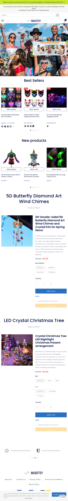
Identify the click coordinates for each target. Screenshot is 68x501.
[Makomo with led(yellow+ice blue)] (33, 126)
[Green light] (8, 126)
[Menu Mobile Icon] (2, 21)
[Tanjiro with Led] (25, 126)
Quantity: (38, 278)
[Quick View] (13, 101)
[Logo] (34, 20)
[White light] (11, 126)
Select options (11, 109)
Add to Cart (57, 109)
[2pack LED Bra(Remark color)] (5, 126)
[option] (11, 108)
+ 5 (14, 126)
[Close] (34, 405)
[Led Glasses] (48, 126)
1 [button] (30, 130)
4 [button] (37, 130)
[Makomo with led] (28, 126)
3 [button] (35, 130)
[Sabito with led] (30, 126)
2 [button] (32, 130)
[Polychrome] (2, 126)
